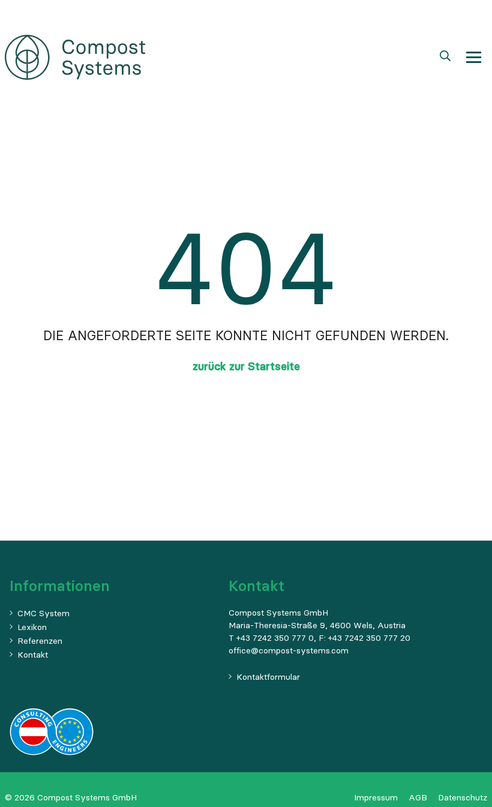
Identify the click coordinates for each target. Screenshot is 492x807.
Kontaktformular (268, 676)
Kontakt (32, 654)
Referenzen (39, 640)
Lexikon (32, 627)
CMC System (43, 613)
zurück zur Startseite (246, 366)
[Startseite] (75, 56)
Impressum (376, 797)
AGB (418, 797)
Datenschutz (462, 797)
